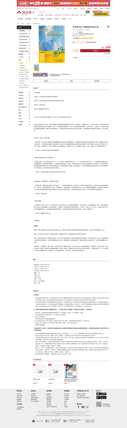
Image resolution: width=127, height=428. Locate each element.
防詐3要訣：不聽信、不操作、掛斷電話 (29, 8)
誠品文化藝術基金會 (52, 406)
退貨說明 (96, 81)
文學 (20, 60)
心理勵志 (28, 23)
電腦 (20, 113)
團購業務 (19, 409)
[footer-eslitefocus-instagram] (87, 407)
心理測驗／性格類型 (24, 72)
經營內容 (19, 397)
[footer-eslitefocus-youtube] (83, 407)
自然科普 (21, 101)
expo (70, 19)
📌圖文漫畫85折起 (23, 36)
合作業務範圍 (20, 407)
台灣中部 (66, 395)
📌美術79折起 (22, 48)
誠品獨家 (49, 19)
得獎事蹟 (19, 401)
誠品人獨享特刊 (81, 395)
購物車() (107, 8)
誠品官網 (49, 394)
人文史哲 (21, 57)
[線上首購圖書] (101, 13)
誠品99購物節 (41, 15)
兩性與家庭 (22, 81)
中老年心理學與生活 (24, 85)
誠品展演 (49, 401)
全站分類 (20, 19)
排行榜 (35, 19)
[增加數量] (83, 42)
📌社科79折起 (22, 45)
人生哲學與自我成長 (24, 78)
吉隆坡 (66, 406)
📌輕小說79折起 (23, 39)
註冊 (63, 8)
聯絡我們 (33, 395)
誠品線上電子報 (81, 394)
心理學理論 (22, 67)
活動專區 (63, 19)
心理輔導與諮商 (36, 23)
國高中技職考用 (23, 107)
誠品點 (101, 8)
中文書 (22, 23)
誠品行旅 (49, 403)
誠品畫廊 (56, 19)
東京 (65, 405)
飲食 (20, 110)
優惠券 (95, 8)
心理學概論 (22, 65)
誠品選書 (42, 19)
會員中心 (76, 8)
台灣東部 (66, 399)
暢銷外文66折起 (75, 15)
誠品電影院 (49, 397)
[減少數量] (77, 42)
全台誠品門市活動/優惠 (83, 397)
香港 (65, 401)
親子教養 (21, 98)
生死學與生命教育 (23, 87)
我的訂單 (83, 8)
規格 (71, 81)
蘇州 (65, 403)
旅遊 (20, 116)
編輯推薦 (21, 54)
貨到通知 (95, 51)
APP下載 (69, 8)
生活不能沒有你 (66, 15)
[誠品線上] (26, 12)
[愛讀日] (63, 3)
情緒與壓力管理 (23, 74)
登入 (58, 8)
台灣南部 (66, 397)
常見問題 (33, 394)
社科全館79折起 (57, 15)
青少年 (20, 118)
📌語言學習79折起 (23, 42)
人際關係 (21, 83)
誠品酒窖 (49, 405)
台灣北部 (66, 394)
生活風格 (21, 121)
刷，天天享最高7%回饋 (82, 38)
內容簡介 (46, 81)
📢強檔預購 (22, 30)
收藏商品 (89, 8)
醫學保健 (21, 104)
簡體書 (20, 124)
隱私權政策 (34, 399)
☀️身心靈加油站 (23, 33)
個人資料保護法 (35, 401)
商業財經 (21, 92)
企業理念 (19, 394)
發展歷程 (19, 399)
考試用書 (21, 95)
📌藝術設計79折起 (23, 51)
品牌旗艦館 (28, 19)
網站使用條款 (34, 397)
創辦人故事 (20, 395)
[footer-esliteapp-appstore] (101, 394)
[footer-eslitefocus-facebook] (78, 407)
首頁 (18, 23)
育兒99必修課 (83, 15)
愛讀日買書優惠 (48, 15)
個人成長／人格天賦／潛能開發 (25, 76)
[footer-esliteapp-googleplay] (101, 397)
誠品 (49, 395)
